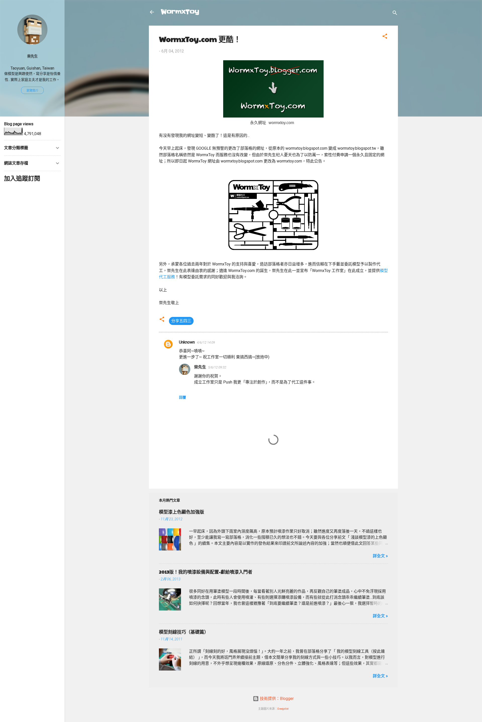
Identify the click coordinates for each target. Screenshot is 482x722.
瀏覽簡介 (32, 90)
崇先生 (200, 367)
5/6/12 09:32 (217, 367)
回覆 (182, 397)
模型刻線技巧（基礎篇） (184, 632)
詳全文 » (380, 555)
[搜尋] (395, 13)
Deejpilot (282, 708)
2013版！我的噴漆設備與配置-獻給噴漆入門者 (205, 572)
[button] (385, 37)
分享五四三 (181, 320)
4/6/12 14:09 (206, 342)
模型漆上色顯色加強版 (181, 512)
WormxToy (180, 12)
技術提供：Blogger (276, 698)
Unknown (187, 342)
